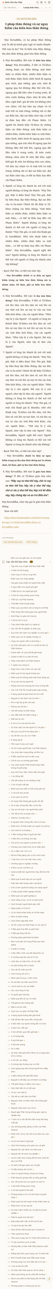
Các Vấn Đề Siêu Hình (11, 7)
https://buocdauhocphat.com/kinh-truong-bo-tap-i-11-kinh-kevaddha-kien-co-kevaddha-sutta (26, 522)
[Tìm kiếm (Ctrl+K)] (37, 2)
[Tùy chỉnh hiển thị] (41, 2)
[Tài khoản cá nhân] (45, 2)
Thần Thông (31, 542)
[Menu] (49, 2)
